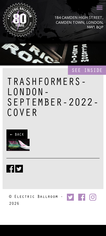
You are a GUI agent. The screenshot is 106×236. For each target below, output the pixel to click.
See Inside (87, 70)
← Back (17, 134)
